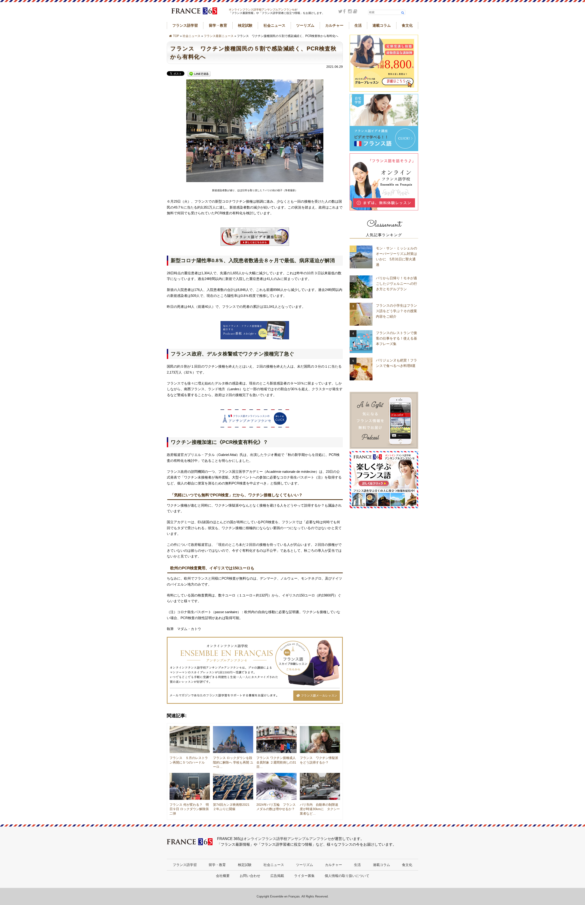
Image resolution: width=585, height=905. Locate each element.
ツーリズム (305, 25)
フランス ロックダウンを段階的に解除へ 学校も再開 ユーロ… (233, 762)
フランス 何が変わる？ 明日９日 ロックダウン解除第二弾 (189, 809)
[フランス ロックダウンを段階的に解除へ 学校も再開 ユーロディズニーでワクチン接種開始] (233, 739)
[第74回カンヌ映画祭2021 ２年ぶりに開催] (233, 786)
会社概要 (223, 876)
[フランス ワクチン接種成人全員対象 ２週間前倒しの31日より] (276, 739)
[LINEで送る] (199, 74)
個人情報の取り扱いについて (347, 876)
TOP (176, 36)
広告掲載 (277, 876)
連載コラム (381, 25)
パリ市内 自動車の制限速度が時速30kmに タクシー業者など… (320, 809)
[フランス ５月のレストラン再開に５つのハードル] (190, 739)
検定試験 (245, 25)
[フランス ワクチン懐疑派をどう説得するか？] (320, 739)
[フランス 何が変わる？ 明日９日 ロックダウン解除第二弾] (190, 786)
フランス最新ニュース (219, 36)
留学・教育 (218, 25)
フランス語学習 (185, 25)
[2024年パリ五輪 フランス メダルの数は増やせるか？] (276, 786)
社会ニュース (274, 25)
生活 (358, 25)
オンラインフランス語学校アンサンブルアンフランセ (262, 9)
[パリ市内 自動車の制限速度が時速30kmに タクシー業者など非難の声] (320, 786)
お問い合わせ (250, 876)
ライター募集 (304, 876)
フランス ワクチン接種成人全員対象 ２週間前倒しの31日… (276, 762)
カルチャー (334, 25)
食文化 (407, 25)
